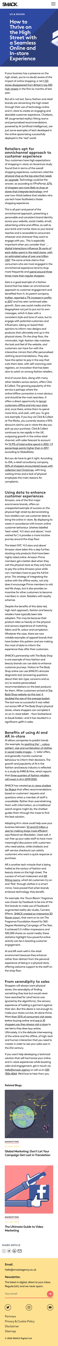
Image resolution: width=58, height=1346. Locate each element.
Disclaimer (12, 1326)
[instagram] (29, 1307)
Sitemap (10, 1331)
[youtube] (50, 1307)
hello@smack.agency (17, 1070)
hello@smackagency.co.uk (20, 1270)
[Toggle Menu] (53, 3)
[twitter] (8, 1307)
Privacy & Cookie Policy (19, 1321)
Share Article (11, 1245)
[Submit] (50, 1294)
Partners (10, 1316)
